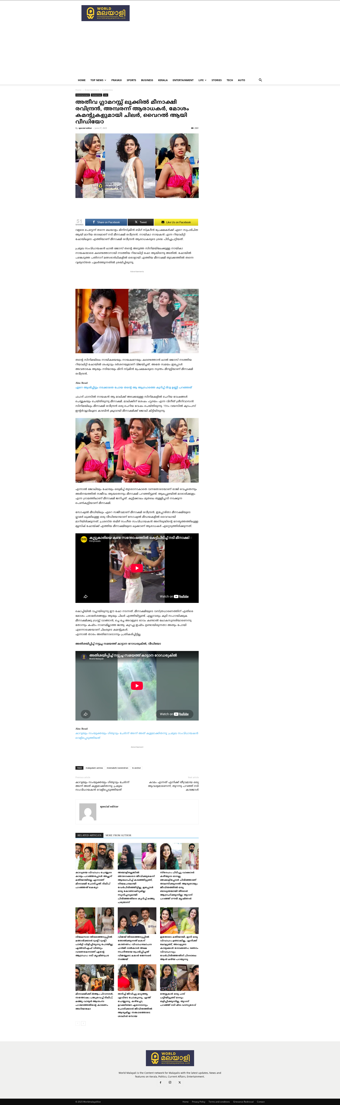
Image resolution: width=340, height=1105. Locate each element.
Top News (96, 80)
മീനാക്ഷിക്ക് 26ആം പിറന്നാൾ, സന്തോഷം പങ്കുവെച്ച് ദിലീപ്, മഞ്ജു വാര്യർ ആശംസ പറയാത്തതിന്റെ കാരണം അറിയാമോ (94, 1001)
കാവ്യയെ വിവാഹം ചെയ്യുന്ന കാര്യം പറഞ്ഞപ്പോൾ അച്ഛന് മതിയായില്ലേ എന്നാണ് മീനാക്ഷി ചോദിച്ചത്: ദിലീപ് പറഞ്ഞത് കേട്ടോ (93, 880)
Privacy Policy (198, 1101)
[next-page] (83, 1023)
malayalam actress (94, 767)
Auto (241, 80)
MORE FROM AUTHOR (118, 835)
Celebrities (96, 95)
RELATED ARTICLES (89, 835)
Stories (217, 80)
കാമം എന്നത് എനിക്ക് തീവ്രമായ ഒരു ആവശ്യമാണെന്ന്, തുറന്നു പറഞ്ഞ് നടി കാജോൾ (173, 786)
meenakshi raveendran (117, 767)
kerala (163, 80)
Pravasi (116, 80)
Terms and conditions (219, 1101)
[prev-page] (77, 1023)
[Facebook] (160, 1083)
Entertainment (183, 80)
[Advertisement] (200, 13)
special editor (85, 128)
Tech (230, 80)
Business (147, 80)
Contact (261, 1101)
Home (82, 80)
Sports (131, 80)
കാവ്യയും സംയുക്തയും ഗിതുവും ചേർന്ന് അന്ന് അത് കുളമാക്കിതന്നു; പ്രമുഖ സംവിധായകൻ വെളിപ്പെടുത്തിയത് (102, 786)
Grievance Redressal (243, 1101)
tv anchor (136, 767)
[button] (260, 80)
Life (201, 80)
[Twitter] (179, 1083)
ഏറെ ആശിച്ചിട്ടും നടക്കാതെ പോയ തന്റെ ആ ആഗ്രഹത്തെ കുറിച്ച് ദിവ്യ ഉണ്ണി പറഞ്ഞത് (133, 387)
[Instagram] (170, 1082)
